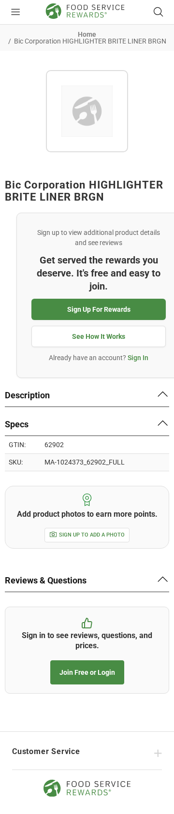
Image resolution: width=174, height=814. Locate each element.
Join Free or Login (87, 672)
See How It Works (98, 336)
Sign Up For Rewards (98, 309)
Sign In (138, 358)
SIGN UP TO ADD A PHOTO (92, 535)
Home (87, 34)
